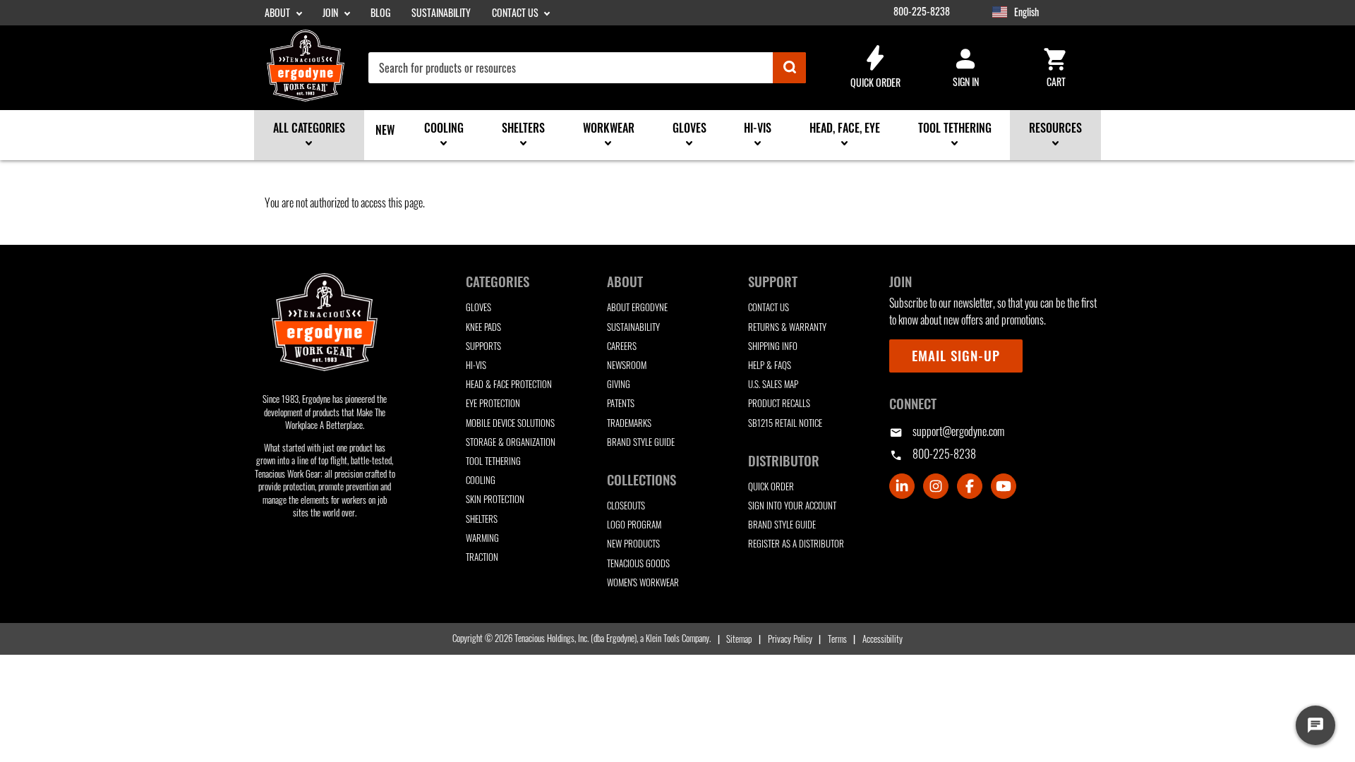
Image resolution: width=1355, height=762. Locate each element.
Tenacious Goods (638, 563)
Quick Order (875, 66)
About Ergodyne (637, 307)
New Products (633, 543)
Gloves (689, 127)
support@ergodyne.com (946, 431)
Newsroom (626, 365)
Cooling (444, 127)
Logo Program (634, 524)
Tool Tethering (955, 127)
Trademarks (629, 423)
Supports (483, 346)
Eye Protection (493, 403)
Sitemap (739, 639)
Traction (482, 557)
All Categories (309, 127)
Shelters (523, 127)
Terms (837, 639)
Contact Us (516, 13)
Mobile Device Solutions (510, 423)
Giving (618, 384)
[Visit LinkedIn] (902, 486)
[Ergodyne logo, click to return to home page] (324, 321)
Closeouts (626, 505)
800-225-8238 (921, 11)
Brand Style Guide (641, 442)
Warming (482, 538)
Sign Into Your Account (792, 505)
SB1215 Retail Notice (785, 423)
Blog (380, 13)
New (385, 129)
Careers (622, 346)
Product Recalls (779, 403)
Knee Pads (483, 327)
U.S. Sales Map (773, 384)
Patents (620, 403)
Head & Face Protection (509, 384)
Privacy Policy (790, 639)
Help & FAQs (769, 365)
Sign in (966, 66)
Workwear (608, 127)
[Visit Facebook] (970, 486)
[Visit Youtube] (1004, 486)
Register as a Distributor (796, 543)
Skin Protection (495, 499)
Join (331, 13)
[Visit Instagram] (936, 486)
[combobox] (587, 68)
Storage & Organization (510, 442)
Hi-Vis (757, 127)
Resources (1055, 127)
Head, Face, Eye (844, 127)
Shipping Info (772, 346)
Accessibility (882, 639)
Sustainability (441, 13)
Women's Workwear (643, 582)
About (278, 13)
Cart (1055, 66)
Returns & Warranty (787, 327)
